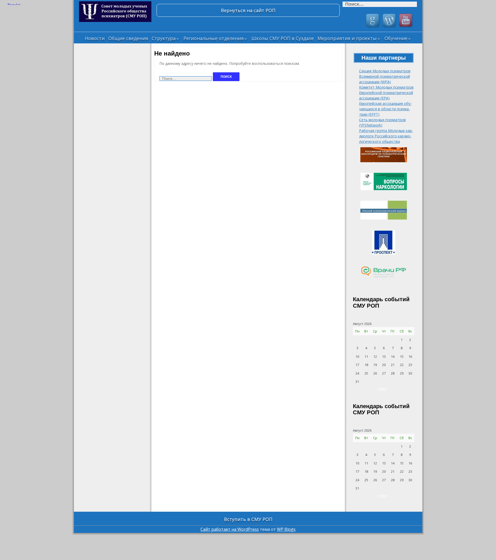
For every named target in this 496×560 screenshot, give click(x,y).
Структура (164, 38)
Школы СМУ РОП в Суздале (282, 38)
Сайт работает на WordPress (229, 529)
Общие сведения (128, 38)
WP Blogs (286, 529)
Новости (95, 38)
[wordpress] (390, 21)
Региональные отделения (213, 38)
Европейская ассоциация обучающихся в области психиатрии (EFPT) (385, 109)
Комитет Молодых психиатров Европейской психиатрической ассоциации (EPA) (386, 92)
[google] (373, 21)
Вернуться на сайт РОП (248, 10)
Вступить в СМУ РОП (248, 519)
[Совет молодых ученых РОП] (115, 11)
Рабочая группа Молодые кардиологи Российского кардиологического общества (386, 136)
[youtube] (406, 21)
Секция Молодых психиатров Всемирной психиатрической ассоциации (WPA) (384, 76)
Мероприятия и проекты (347, 38)
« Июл (382, 388)
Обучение (395, 38)
